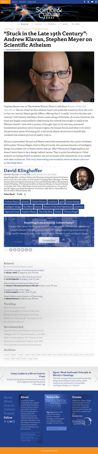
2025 (6, 354)
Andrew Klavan (12, 201)
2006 (24, 358)
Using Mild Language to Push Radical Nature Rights (24, 270)
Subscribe (31, 2)
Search (9, 405)
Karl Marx (28, 206)
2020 (38, 354)
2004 (36, 358)
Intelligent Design (41, 29)
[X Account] (25, 194)
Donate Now (49, 240)
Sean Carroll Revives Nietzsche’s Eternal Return (22, 345)
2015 (65, 354)
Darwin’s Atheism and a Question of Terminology (23, 296)
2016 (60, 354)
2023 (21, 354)
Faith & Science (24, 29)
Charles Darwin (39, 201)
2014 (71, 354)
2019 (44, 354)
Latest (65, 24)
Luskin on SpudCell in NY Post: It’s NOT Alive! (21, 311)
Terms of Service (27, 437)
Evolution (10, 29)
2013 (76, 354)
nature (38, 206)
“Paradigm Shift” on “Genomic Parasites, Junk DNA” (24, 334)
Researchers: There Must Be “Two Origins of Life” (23, 318)
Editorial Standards (28, 434)
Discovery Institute (49, 450)
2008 (12, 358)
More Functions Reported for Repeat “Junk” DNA (23, 341)
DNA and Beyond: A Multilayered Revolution (21, 283)
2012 (81, 354)
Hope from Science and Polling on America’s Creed (24, 330)
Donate (22, 2)
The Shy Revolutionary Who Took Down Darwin (23, 277)
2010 (91, 354)
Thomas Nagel (71, 211)
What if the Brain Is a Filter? (15, 307)
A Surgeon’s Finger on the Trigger (17, 290)
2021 (33, 354)
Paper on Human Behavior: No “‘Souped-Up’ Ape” (23, 338)
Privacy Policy (26, 440)
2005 (30, 358)
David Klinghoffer (13, 50)
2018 (49, 354)
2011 (86, 354)
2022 (28, 354)
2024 (13, 354)
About (15, 2)
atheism (25, 201)
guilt (62, 201)
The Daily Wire (45, 211)
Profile (20, 194)
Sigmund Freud (12, 211)
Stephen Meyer (29, 211)
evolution (52, 201)
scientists (78, 206)
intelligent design (13, 206)
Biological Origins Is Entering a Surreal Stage (21, 315)
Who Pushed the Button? (14, 322)
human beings (73, 201)
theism (58, 211)
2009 (7, 358)
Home (8, 397)
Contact (9, 409)
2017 (55, 354)
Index (77, 24)
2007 (18, 358)
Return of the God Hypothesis (58, 206)
